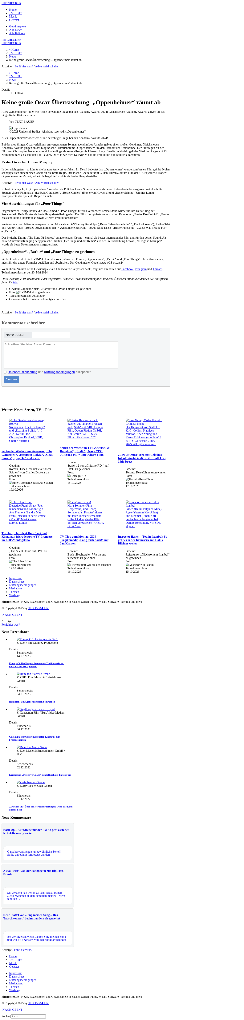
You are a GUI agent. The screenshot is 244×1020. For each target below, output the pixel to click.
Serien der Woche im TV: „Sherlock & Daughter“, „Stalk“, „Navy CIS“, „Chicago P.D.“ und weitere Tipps (85, 451)
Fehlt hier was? (24, 66)
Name (14, 335)
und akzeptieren (50, 372)
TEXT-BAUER (38, 608)
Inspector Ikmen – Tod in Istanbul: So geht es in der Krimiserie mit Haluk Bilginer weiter (142, 540)
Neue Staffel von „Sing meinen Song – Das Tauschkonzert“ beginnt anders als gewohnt (31, 916)
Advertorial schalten (47, 66)
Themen (14, 591)
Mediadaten (16, 588)
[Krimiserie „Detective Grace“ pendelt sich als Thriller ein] (32, 747)
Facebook (127, 269)
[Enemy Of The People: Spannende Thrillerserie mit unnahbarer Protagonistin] (37, 639)
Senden (11, 379)
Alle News (15, 29)
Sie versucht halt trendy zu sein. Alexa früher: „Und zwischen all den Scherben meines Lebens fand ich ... (36, 895)
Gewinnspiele (17, 26)
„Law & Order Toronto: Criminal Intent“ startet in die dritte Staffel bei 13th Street (141, 458)
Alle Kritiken (17, 33)
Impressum (15, 578)
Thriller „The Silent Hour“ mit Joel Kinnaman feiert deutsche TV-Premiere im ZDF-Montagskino (27, 537)
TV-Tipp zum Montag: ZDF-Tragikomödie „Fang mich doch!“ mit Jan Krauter (84, 540)
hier (15, 282)
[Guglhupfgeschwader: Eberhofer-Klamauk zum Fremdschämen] (36, 709)
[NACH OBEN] (12, 614)
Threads (157, 269)
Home (13, 9)
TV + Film (15, 13)
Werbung (14, 595)
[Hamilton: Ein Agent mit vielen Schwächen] (33, 673)
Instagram (141, 269)
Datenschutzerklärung (22, 372)
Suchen (6, 1016)
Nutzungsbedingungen (59, 372)
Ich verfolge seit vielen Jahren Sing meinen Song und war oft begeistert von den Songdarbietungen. (37, 938)
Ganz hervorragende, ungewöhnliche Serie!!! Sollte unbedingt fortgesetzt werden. (34, 853)
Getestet (14, 20)
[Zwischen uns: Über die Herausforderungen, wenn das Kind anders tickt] (31, 782)
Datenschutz (16, 581)
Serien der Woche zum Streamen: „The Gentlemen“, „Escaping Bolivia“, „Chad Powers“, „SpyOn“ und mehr (27, 455)
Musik (13, 16)
